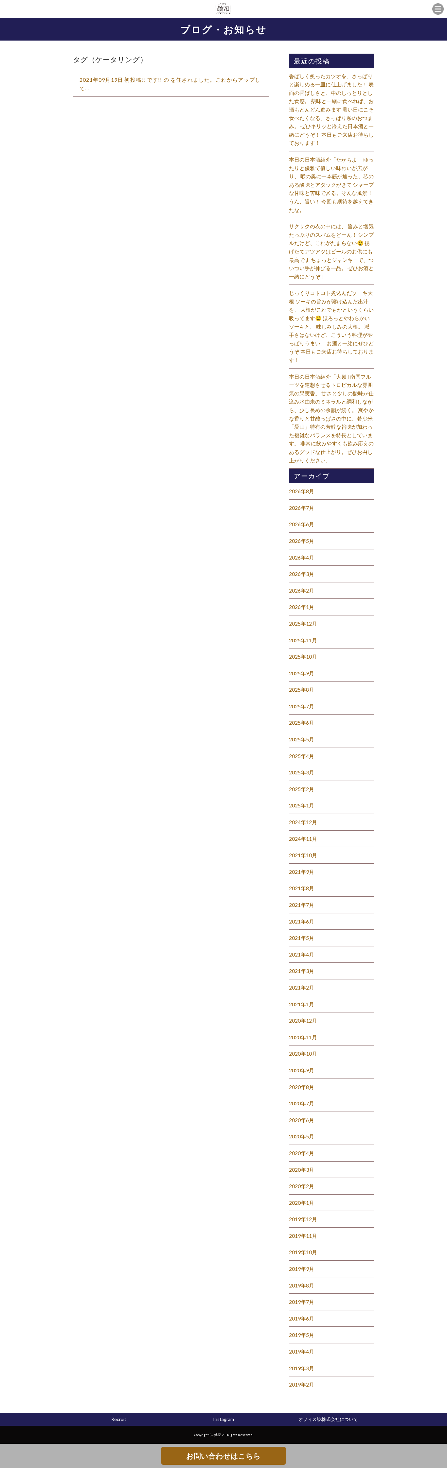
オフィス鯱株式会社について (328, 1419)
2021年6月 (301, 921)
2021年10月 (303, 855)
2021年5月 (301, 938)
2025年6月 (301, 722)
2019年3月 (301, 1368)
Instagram (223, 1419)
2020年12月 (303, 1020)
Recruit (118, 1419)
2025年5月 (301, 739)
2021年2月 (301, 987)
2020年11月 (303, 1037)
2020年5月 (301, 1136)
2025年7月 (301, 706)
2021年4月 (301, 954)
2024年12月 (303, 822)
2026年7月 (301, 508)
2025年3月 (301, 772)
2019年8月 (301, 1285)
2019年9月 (301, 1269)
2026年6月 (301, 524)
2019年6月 (301, 1318)
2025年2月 (301, 789)
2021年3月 (301, 971)
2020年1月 (301, 1203)
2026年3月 (301, 574)
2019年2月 (301, 1384)
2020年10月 (303, 1053)
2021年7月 (301, 905)
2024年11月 (303, 839)
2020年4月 (301, 1153)
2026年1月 (301, 607)
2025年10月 (303, 656)
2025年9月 (301, 673)
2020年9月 (301, 1070)
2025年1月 (301, 805)
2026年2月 (301, 590)
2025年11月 (303, 640)
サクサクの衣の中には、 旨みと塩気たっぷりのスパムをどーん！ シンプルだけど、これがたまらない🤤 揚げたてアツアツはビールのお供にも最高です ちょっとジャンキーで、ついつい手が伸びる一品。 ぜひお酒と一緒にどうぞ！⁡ (331, 251)
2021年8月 (301, 888)
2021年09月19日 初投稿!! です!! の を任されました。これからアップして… (170, 84)
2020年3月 (301, 1169)
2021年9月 (301, 872)
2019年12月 (303, 1219)
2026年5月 (301, 541)
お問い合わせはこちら (223, 1455)
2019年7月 (301, 1302)
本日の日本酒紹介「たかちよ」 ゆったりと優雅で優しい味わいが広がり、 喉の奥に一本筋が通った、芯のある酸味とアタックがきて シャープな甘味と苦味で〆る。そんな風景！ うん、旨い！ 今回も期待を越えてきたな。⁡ (331, 184)
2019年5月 (301, 1335)
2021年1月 (301, 1004)
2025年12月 (303, 623)
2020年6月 (301, 1120)
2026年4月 (301, 557)
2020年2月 (301, 1186)
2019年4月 (301, 1351)
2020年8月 (301, 1087)
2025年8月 (301, 689)
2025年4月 (301, 756)
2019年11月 (303, 1236)
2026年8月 (301, 491)
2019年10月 (303, 1252)
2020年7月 (301, 1103)
